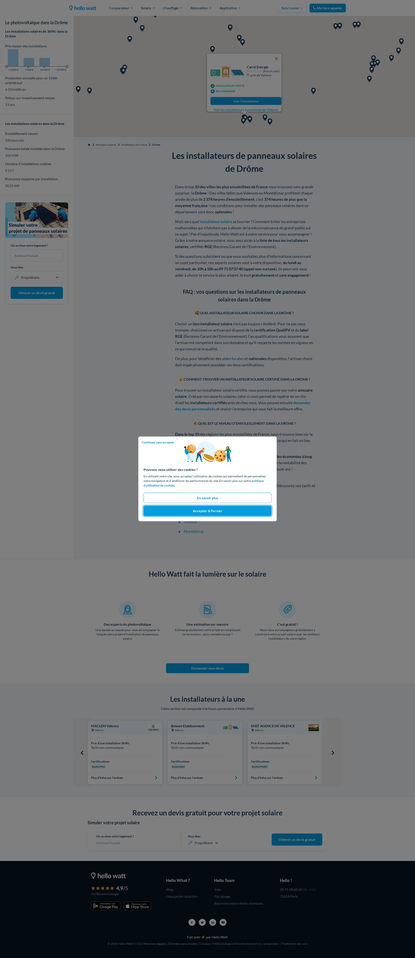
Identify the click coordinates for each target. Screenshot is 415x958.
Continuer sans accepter (158, 442)
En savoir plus (207, 498)
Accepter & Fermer (207, 511)
